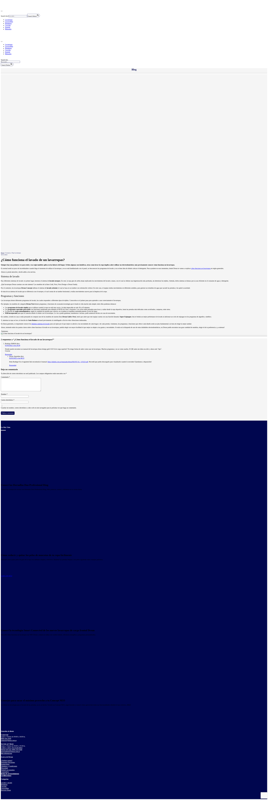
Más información (6, 753)
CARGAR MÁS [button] (6, 576)
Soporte (7, 27)
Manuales (8, 29)
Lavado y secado (6, 783)
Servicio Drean (6, 790)
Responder (8, 354)
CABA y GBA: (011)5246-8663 (11, 748)
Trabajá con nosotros (8, 770)
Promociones (5, 764)
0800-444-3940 (6, 738)
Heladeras (8, 23)
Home (2, 253)
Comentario (5, 377)
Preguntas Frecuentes (8, 762)
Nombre (4, 394)
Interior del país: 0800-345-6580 (11, 750)
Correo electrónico (7, 400)
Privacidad (4, 768)
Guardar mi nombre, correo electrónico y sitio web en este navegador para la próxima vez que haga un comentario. (38, 408)
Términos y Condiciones (9, 766)
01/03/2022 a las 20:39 (12, 345)
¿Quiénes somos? (6, 760)
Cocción (8, 25)
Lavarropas (8, 20)
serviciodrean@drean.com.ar (10, 751)
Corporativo (5, 772)
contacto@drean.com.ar (9, 740)
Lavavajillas (9, 21)
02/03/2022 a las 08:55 (16, 358)
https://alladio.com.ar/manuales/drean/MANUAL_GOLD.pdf (68, 362)
